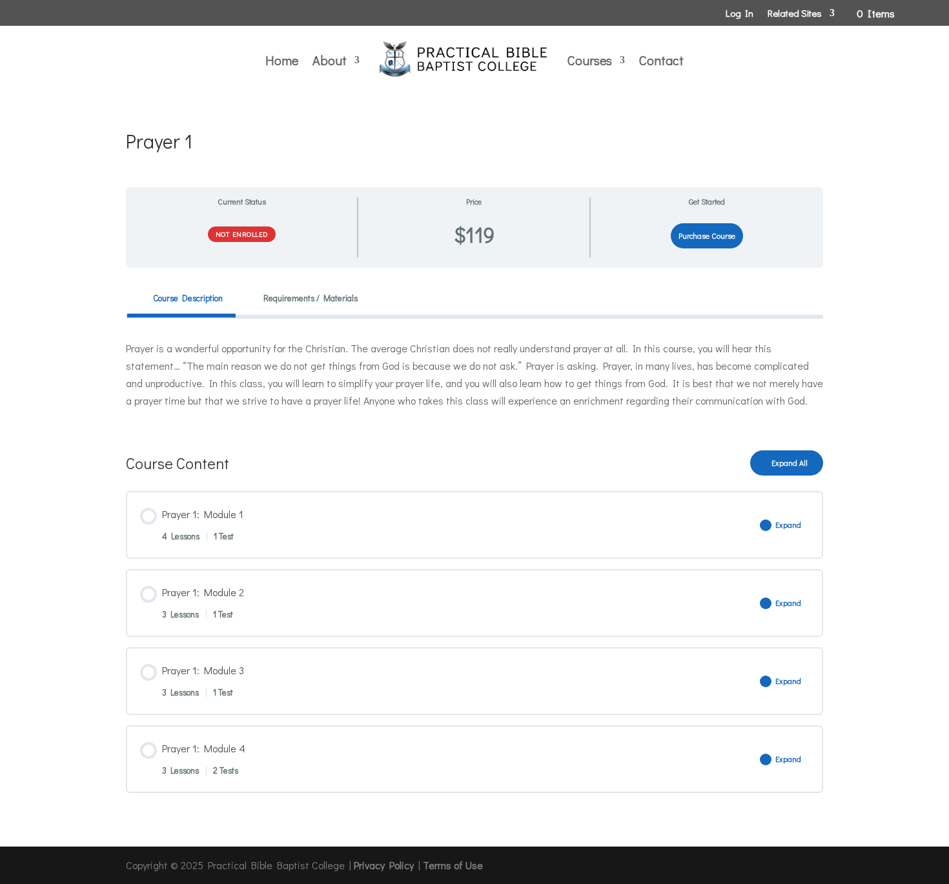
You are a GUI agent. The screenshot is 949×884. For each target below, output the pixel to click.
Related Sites (795, 13)
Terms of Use (453, 865)
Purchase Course (707, 235)
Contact (661, 60)
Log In (739, 13)
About (329, 60)
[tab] (181, 298)
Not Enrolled (242, 234)
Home (281, 60)
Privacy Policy (384, 865)
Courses (589, 60)
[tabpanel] (474, 374)
